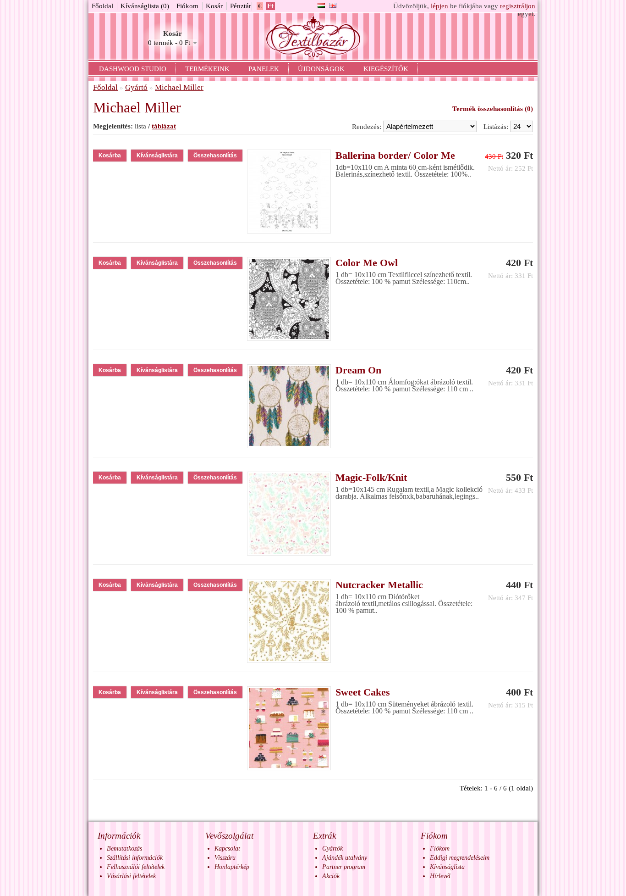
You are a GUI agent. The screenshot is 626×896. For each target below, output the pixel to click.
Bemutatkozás (124, 848)
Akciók (331, 876)
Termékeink (207, 68)
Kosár (214, 6)
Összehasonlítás (215, 155)
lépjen (439, 6)
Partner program (343, 866)
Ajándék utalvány (344, 857)
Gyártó (136, 87)
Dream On (358, 370)
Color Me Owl (366, 262)
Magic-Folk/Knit (371, 477)
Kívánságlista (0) (145, 6)
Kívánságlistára (157, 155)
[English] (332, 5)
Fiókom (187, 6)
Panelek (263, 68)
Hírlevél (440, 876)
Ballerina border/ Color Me (395, 155)
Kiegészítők (385, 68)
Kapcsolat (227, 848)
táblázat (164, 126)
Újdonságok (321, 68)
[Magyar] (321, 5)
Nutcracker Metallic (379, 584)
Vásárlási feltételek (131, 876)
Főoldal (102, 6)
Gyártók (332, 848)
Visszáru (225, 857)
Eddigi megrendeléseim (459, 857)
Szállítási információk (135, 857)
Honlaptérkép (231, 866)
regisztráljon (517, 6)
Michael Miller (179, 87)
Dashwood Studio (132, 68)
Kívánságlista (447, 866)
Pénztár (240, 6)
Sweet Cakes (362, 692)
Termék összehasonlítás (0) (492, 108)
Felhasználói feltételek (136, 866)
